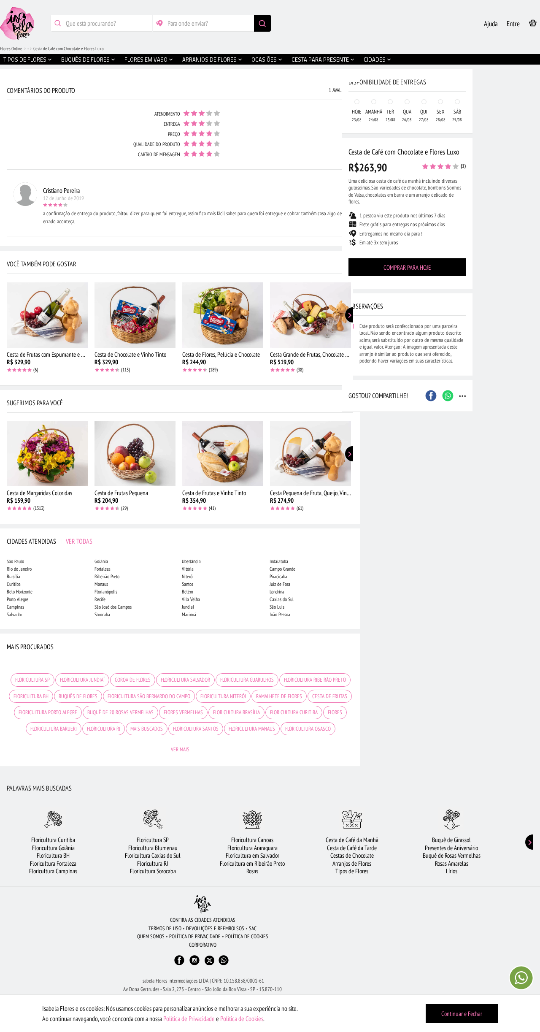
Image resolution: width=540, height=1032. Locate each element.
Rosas (252, 871)
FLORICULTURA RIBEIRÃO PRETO (315, 679)
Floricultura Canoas (252, 840)
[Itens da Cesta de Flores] (532, 25)
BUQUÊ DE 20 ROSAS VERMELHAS (120, 712)
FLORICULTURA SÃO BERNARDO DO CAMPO (149, 696)
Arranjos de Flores (351, 863)
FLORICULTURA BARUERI (53, 728)
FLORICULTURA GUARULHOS (247, 679)
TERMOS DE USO (164, 928)
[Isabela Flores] (202, 904)
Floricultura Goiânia (53, 848)
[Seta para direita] (351, 180)
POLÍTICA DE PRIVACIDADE (195, 936)
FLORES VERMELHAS (183, 712)
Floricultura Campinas (53, 871)
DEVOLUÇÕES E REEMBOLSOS (215, 928)
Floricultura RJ (152, 863)
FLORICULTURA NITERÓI (223, 696)
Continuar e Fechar (461, 1014)
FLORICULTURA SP (32, 679)
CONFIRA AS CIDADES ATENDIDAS (202, 920)
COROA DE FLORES (133, 679)
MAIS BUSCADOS (146, 728)
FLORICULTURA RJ (103, 728)
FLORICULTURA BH (31, 696)
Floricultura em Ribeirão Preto (252, 863)
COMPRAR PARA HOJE (407, 267)
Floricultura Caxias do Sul (153, 855)
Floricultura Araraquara (252, 848)
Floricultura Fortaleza (53, 863)
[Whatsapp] (224, 964)
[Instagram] (194, 964)
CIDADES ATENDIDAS (49, 541)
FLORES (335, 712)
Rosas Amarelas (451, 863)
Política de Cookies (241, 1018)
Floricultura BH (53, 855)
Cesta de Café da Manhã (352, 840)
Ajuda (491, 23)
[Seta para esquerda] (8, 180)
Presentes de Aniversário (451, 848)
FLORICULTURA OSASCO (308, 728)
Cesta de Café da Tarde (352, 848)
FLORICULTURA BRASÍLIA (236, 712)
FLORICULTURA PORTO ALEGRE (48, 712)
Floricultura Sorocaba (153, 871)
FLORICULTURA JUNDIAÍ (82, 679)
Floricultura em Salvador (252, 855)
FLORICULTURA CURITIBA (294, 712)
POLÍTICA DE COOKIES (246, 936)
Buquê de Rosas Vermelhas (452, 855)
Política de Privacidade (189, 1018)
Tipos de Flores (351, 871)
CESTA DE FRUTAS (329, 696)
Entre (513, 23)
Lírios (451, 871)
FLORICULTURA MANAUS (252, 728)
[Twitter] (209, 960)
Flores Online (11, 48)
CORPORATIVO (202, 944)
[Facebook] (179, 964)
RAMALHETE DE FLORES (279, 696)
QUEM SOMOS (151, 936)
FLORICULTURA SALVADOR (185, 679)
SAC (252, 928)
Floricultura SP (153, 840)
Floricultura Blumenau (153, 848)
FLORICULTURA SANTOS (196, 728)
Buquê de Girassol (451, 840)
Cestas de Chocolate (352, 855)
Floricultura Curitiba (53, 840)
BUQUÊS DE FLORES (78, 696)
